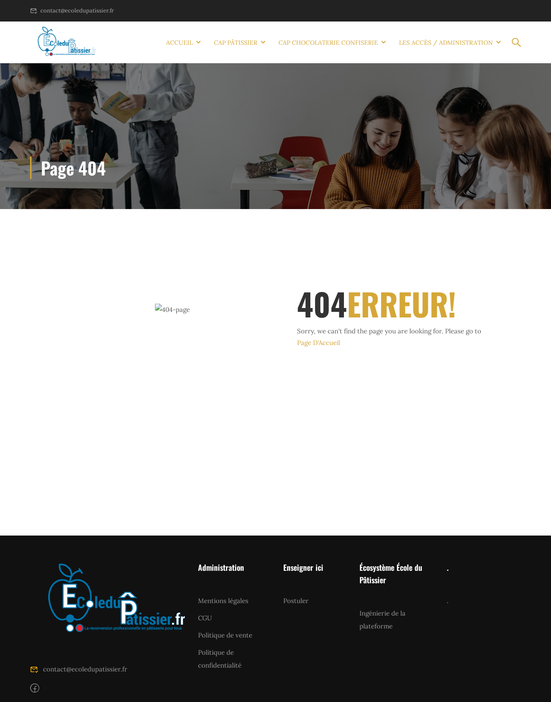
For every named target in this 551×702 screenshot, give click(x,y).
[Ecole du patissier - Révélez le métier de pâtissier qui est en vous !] (63, 42)
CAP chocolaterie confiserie (328, 42)
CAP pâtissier (235, 42)
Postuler (296, 601)
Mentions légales (223, 601)
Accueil (179, 42)
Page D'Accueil (318, 343)
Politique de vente (225, 635)
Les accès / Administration (446, 42)
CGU (205, 618)
